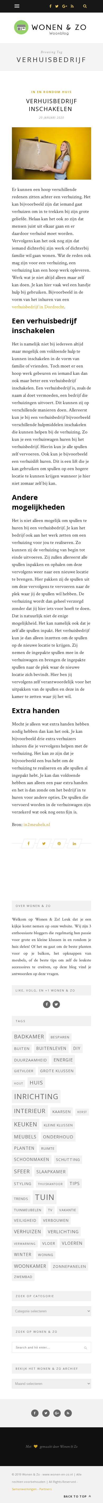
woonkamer (30, 1266)
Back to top (76, 1496)
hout (18, 1083)
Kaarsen (61, 1111)
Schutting (68, 1159)
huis (36, 1082)
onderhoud (58, 1137)
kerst (82, 1112)
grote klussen (57, 1070)
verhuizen (27, 1231)
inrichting (36, 1096)
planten (24, 1148)
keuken (25, 1124)
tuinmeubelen (27, 1210)
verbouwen (56, 1220)
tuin (44, 1197)
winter (22, 1254)
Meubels (25, 1136)
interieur (30, 1111)
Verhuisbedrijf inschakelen (51, 105)
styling (22, 1183)
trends (21, 1199)
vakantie (67, 1210)
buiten (22, 1048)
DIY (77, 1048)
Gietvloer (24, 1071)
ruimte (48, 1148)
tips (74, 1183)
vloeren (72, 1243)
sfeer (22, 1171)
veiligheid (25, 1220)
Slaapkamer (51, 1172)
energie (63, 1060)
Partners (45, 1489)
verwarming (25, 1244)
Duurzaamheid (30, 1060)
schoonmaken (31, 1159)
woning (45, 1255)
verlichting (63, 1232)
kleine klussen (58, 1125)
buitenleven (51, 1048)
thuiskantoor (50, 1184)
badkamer (29, 1036)
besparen (60, 1037)
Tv (50, 1210)
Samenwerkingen (24, 1489)
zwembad (23, 1277)
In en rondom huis (51, 92)
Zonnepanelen (69, 1266)
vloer (48, 1243)
